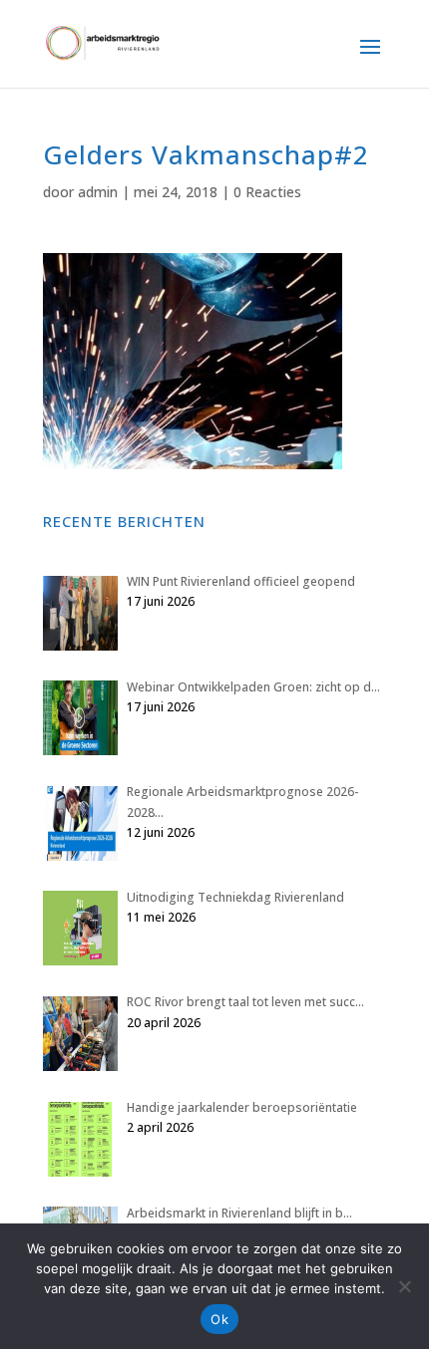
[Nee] (404, 1286)
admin (98, 191)
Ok (219, 1319)
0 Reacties (267, 191)
